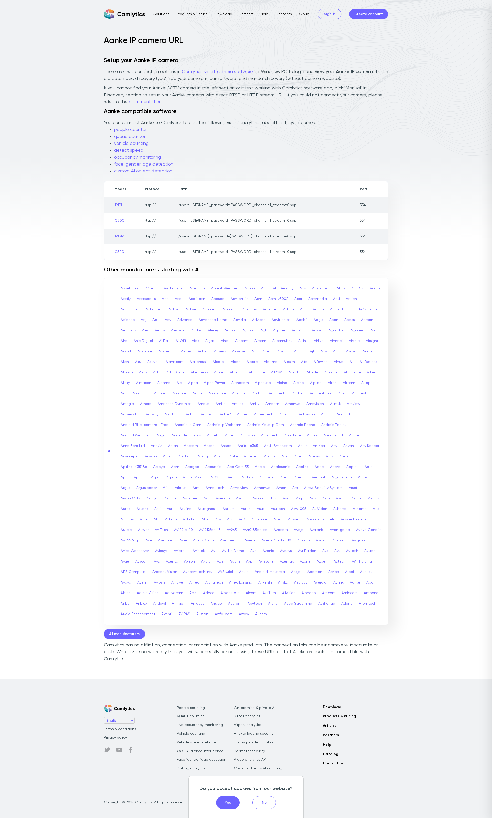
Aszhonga (326, 603)
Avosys (286, 551)
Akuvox (153, 362)
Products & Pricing (192, 14)
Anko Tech (269, 435)
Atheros (340, 509)
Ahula (244, 572)
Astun (246, 509)
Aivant (282, 351)
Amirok (237, 404)
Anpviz (156, 446)
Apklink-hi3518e (134, 467)
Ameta (203, 404)
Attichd (189, 519)
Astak (125, 509)
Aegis (318, 320)
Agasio (248, 330)
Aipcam (241, 341)
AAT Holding (362, 561)
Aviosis (159, 582)
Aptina (139, 477)
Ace (165, 299)
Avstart (202, 614)
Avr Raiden (307, 551)
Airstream (167, 351)
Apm (175, 467)
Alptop (316, 383)
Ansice (216, 603)
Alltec (194, 582)
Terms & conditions (120, 729)
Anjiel (229, 435)
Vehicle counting (191, 733)
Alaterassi (198, 362)
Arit (166, 488)
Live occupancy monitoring (200, 725)
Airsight (372, 341)
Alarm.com (174, 362)
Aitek (266, 351)
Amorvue (292, 404)
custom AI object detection (143, 171)
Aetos (160, 330)
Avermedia (229, 540)
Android (343, 414)
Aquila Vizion (193, 477)
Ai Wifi (181, 341)
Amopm (272, 404)
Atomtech (367, 603)
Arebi (349, 572)
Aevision (178, 330)
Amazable (217, 393)
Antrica (319, 446)
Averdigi (320, 582)
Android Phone (302, 425)
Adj (143, 320)
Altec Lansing (240, 582)
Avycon (141, 561)
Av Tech (161, 530)
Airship (354, 341)
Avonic (268, 551)
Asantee (190, 498)
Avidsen (339, 540)
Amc (342, 393)
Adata (288, 309)
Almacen (143, 383)
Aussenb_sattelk (320, 519)
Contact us (333, 763)
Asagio (152, 498)
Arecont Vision (164, 572)
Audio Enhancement (138, 614)
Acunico (229, 309)
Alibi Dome (175, 372)
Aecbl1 (302, 320)
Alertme (271, 362)
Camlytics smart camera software (217, 71)
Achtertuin (239, 299)
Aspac (356, 498)
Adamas (249, 309)
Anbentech (263, 414)
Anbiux (141, 603)
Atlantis (127, 519)
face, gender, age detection (143, 164)
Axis (220, 561)
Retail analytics (247, 716)
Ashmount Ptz (265, 498)
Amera (145, 404)
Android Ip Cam (188, 425)
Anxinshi (265, 582)
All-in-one (352, 372)
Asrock (374, 498)
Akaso (351, 351)
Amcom (328, 593)
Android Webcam (135, 435)
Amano (160, 393)
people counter (130, 129)
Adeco (208, 593)
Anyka (283, 582)
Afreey (213, 330)
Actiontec (154, 309)
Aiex (195, 341)
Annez (312, 435)
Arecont (318, 477)
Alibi (156, 372)
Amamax (140, 393)
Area (284, 477)
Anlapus (197, 603)
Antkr (302, 446)
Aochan (184, 456)
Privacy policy (115, 737)
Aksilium (269, 593)
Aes (145, 330)
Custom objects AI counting (258, 768)
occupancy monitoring (137, 157)
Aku (138, 362)
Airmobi (336, 341)
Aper (298, 456)
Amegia (127, 404)
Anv (334, 446)
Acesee (217, 299)
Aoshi (218, 456)
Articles (329, 726)
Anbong (286, 414)
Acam (375, 288)
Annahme (292, 435)
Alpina (282, 383)
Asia (286, 498)
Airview (220, 351)
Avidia (321, 540)
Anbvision (307, 414)
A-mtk (335, 404)
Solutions (161, 14)
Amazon (239, 393)
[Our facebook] (131, 750)
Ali (351, 362)
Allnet (372, 372)
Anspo (226, 446)
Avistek (199, 551)
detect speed (129, 150)
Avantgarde (340, 530)
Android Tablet (333, 425)
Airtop (203, 351)
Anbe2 (225, 414)
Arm (196, 488)
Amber (298, 393)
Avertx (250, 540)
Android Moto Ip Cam (265, 425)
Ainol (225, 341)
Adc (303, 309)
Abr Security (283, 288)
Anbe (125, 603)
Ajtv (324, 351)
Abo (369, 582)
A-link (219, 372)
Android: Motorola (270, 572)
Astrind (185, 509)
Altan (332, 383)
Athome (360, 509)
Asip (299, 498)
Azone (305, 561)
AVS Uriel (225, 572)
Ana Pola (172, 414)
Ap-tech (255, 603)
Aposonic (213, 467)
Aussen (294, 519)
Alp (179, 383)
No (264, 802)
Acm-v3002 (278, 299)
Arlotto (181, 488)
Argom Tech (342, 477)
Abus (341, 288)
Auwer (143, 530)
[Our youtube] (119, 750)
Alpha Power (214, 383)
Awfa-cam (224, 614)
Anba (190, 414)
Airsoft (126, 351)
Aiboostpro (230, 593)
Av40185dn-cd (255, 530)
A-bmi (249, 288)
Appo (319, 467)
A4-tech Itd (173, 288)
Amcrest (359, 393)
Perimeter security (249, 751)
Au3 (242, 519)
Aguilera (357, 330)
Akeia (367, 351)
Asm (326, 498)
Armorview (239, 488)
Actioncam (130, 309)
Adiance (128, 320)
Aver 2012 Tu (203, 540)
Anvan (348, 446)
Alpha (193, 383)
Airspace (145, 351)
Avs (325, 551)
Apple (260, 467)
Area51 (300, 477)
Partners (246, 14)
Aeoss (349, 320)
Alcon (235, 362)
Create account (368, 14)
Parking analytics (191, 768)
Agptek (279, 330)
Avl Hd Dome (233, 551)
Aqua (155, 477)
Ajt (312, 351)
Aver (183, 540)
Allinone (331, 372)
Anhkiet (178, 603)
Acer (178, 299)
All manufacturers (124, 634)
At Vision (319, 509)
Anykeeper (130, 456)
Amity (254, 404)
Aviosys (161, 551)
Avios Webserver (135, 551)
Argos (363, 477)
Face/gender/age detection (201, 759)
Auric (278, 519)
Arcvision (266, 477)
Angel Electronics (186, 435)
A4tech (151, 288)
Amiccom (350, 593)
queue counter (129, 136)
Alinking (236, 372)
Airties (186, 351)
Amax (197, 393)
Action (351, 299)
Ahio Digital (143, 341)
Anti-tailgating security (253, 733)
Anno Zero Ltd (133, 446)
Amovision (315, 404)
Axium (235, 561)
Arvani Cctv (130, 498)
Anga (161, 435)
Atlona (347, 603)
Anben (242, 414)
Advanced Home (213, 320)
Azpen (322, 561)
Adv (168, 320)
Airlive (319, 341)
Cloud (304, 14)
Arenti (273, 603)
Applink (302, 467)
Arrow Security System (323, 488)
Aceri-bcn (197, 299)
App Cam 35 (238, 467)
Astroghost (207, 509)
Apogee (192, 467)
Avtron (369, 551)
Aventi (166, 614)
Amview (353, 404)
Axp (249, 561)
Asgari (241, 498)
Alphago (309, 593)
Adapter (270, 309)
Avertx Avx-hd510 (276, 540)
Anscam (191, 446)
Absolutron (321, 288)
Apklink (345, 456)
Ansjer (296, 572)
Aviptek (180, 551)
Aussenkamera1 (354, 519)
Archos (247, 477)
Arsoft (354, 488)
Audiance (259, 519)
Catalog (331, 754)
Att (156, 519)
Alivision (288, 593)
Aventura (165, 540)
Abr (264, 288)
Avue (125, 561)
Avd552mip (130, 540)
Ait (254, 351)
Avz (157, 561)
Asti (157, 509)
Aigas (210, 341)
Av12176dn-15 (210, 530)
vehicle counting (131, 143)
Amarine (179, 393)
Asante (170, 498)
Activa (174, 309)
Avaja (298, 530)
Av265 (232, 530)
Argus (125, 488)
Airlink (303, 341)
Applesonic (280, 467)
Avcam (261, 614)
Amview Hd (130, 414)
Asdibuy (301, 582)
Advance (184, 320)
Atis (376, 509)
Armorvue (262, 488)
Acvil (193, 593)
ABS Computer (133, 572)
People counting (191, 708)
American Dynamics (174, 404)
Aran (231, 477)
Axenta (172, 561)
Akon (125, 362)
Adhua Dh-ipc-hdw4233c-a (353, 309)
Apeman (315, 572)
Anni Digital (333, 435)
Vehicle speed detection (198, 742)
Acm (258, 299)
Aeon (333, 320)
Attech (171, 519)
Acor (298, 299)
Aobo (167, 456)
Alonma (163, 383)
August (366, 572)
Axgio (206, 561)
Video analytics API (250, 759)
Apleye (159, 467)
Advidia (239, 320)
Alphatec (263, 383)
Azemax (287, 561)
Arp (295, 488)
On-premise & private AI (254, 708)
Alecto (252, 362)
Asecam (223, 498)
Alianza (127, 372)
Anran (173, 446)
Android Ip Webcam (224, 425)
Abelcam (197, 288)
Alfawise (321, 362)
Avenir (142, 582)
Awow (244, 614)
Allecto (295, 372)
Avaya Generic (368, 530)
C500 (119, 252)
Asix (313, 498)
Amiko (221, 404)
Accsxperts (146, 299)
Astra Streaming (298, 603)
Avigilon (358, 540)
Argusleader (146, 488)
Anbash (207, 414)
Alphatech (214, 582)
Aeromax (128, 330)
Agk (264, 330)
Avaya (126, 582)
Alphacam (240, 383)
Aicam (251, 593)
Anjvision (247, 435)
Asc (206, 498)
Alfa (304, 362)
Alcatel (219, 362)
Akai (336, 351)
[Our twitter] (107, 750)
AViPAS (184, 614)
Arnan (281, 488)
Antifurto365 (248, 446)
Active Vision (148, 593)
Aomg (203, 456)
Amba (257, 393)
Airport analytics (248, 725)
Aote (233, 456)
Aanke (355, 582)
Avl (213, 551)
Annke (354, 435)
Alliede (312, 372)
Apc (285, 456)
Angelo (213, 435)
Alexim (289, 362)
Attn (205, 519)
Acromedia (317, 299)
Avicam (303, 540)
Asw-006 (298, 509)
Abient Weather (224, 288)
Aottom (234, 603)
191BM (119, 236)
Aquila (171, 477)
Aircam (260, 341)
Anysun (151, 456)
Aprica (333, 572)
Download (223, 14)
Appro (335, 467)
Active (191, 309)
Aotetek (251, 456)
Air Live (177, 582)
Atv (218, 519)
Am (123, 393)
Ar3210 (216, 477)
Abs (303, 288)
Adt (155, 320)
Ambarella (277, 393)
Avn (253, 551)
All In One (257, 372)
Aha (374, 330)
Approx (352, 467)
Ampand (371, 593)
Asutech (278, 509)
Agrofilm (299, 330)
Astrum (229, 509)
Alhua (338, 362)
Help (264, 14)
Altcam (349, 383)
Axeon (189, 561)
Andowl (159, 603)
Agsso (317, 330)
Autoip (126, 530)
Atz (230, 519)
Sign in (329, 14)
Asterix (142, 509)
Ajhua (299, 351)
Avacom (281, 530)
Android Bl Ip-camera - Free (144, 425)
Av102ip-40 (183, 530)
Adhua (318, 309)
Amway (152, 414)
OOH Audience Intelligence (200, 751)
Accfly (126, 299)
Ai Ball (164, 341)
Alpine (298, 383)
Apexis (314, 456)
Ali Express (368, 362)
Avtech (352, 551)
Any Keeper (369, 446)
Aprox (369, 467)
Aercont (368, 320)
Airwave (238, 351)
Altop (366, 383)
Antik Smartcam (278, 446)
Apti (124, 477)
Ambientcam (321, 393)
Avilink (338, 582)
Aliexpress (199, 372)
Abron (126, 593)
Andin (326, 414)
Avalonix (317, 530)
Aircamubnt (282, 341)
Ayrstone (266, 561)
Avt (337, 551)
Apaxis (269, 456)
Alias (143, 372)
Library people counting (254, 742)
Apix (329, 456)
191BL (119, 205)
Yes (228, 802)
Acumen (209, 309)
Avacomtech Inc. (197, 572)
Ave (149, 540)
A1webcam (130, 288)
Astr (170, 509)
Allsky (125, 383)
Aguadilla (336, 330)
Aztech (340, 561)
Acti (336, 299)
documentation (145, 102)
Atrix (143, 519)
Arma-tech (215, 488)
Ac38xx (357, 288)
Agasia (231, 330)
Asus (261, 509)
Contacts (283, 14)
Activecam (174, 593)
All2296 (276, 372)
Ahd (124, 341)
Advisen (258, 320)
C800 (119, 220)
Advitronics (281, 320)
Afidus (196, 330)
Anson (209, 446)
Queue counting (191, 716)
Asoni (340, 498)
